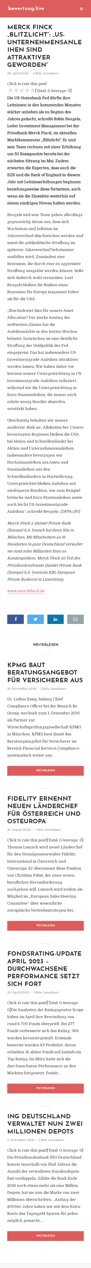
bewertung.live (26, 8)
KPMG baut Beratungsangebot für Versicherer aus (45, 673)
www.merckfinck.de (26, 591)
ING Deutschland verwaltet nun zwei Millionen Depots (45, 1124)
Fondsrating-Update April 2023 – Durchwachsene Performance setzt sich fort (44, 969)
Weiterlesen (45, 770)
